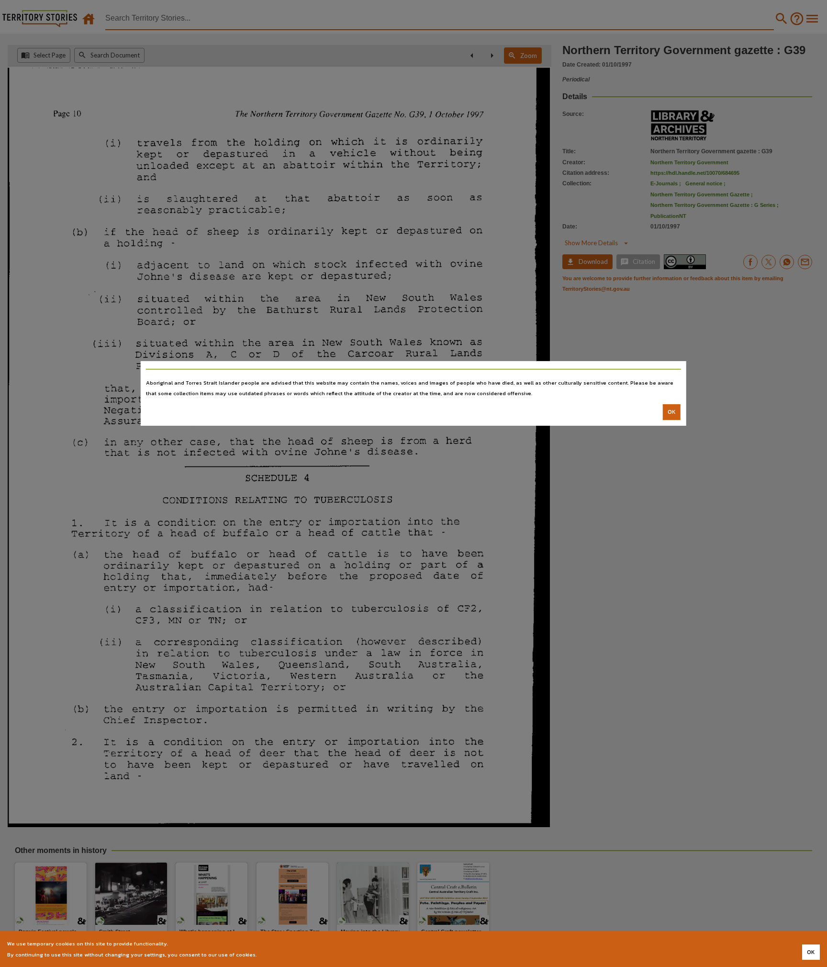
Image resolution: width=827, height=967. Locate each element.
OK (672, 412)
